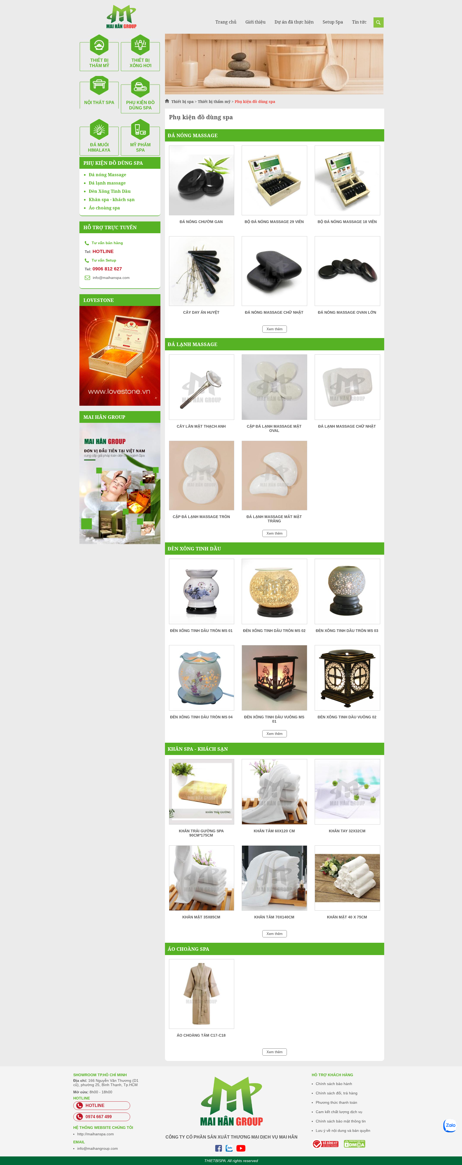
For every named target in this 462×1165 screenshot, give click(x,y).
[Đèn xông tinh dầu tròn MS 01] (201, 593)
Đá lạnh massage (192, 344)
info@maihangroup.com (97, 1148)
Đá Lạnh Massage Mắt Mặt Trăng (274, 519)
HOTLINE (103, 251)
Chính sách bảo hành (334, 1084)
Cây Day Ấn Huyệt (201, 312)
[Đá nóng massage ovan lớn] (347, 272)
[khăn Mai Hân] (119, 483)
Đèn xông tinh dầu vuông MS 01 (274, 719)
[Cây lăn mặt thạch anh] (201, 388)
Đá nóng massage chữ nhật (274, 312)
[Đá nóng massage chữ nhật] (274, 272)
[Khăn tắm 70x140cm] (274, 879)
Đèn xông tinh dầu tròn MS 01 (201, 631)
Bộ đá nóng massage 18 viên (347, 222)
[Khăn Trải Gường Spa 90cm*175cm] (201, 793)
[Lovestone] (119, 356)
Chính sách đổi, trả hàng (336, 1093)
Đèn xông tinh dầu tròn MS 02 (274, 631)
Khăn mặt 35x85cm (201, 917)
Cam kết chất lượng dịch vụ (339, 1112)
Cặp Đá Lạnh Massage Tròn (201, 517)
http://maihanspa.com (95, 1134)
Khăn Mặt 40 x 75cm (347, 917)
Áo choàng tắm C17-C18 (201, 1035)
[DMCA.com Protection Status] (347, 1144)
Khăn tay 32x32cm (347, 831)
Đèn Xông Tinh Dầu (194, 548)
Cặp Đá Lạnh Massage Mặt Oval (274, 428)
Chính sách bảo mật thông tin (341, 1121)
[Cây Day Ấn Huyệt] (201, 272)
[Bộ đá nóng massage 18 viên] (347, 182)
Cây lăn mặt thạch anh (201, 426)
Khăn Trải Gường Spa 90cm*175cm (201, 833)
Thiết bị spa (182, 101)
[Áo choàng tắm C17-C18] (201, 995)
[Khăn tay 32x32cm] (347, 793)
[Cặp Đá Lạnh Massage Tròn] (201, 477)
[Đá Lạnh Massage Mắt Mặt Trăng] (274, 477)
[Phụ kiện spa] (274, 93)
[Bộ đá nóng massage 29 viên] (274, 182)
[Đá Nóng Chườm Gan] (201, 182)
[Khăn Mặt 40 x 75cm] (347, 879)
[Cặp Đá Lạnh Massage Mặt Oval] (274, 388)
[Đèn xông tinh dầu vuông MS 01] (274, 679)
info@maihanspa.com (111, 277)
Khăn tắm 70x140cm (274, 917)
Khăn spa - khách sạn (198, 749)
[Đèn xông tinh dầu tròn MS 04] (201, 679)
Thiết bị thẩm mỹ (214, 101)
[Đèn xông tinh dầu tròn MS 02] (274, 593)
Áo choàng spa (188, 949)
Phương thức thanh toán (336, 1102)
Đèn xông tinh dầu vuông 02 (347, 717)
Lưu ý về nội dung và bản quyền (343, 1130)
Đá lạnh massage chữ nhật (347, 426)
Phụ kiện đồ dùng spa (113, 163)
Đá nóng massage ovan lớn (347, 312)
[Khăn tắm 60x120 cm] (274, 793)
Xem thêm (275, 329)
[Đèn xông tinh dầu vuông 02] (347, 679)
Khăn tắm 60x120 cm (274, 831)
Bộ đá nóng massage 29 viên (274, 222)
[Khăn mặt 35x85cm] (201, 879)
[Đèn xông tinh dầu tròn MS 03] (347, 593)
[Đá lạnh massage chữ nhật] (347, 388)
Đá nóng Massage (193, 135)
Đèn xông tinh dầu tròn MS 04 (201, 717)
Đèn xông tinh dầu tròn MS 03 (347, 631)
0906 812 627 (107, 268)
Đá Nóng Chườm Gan (201, 222)
